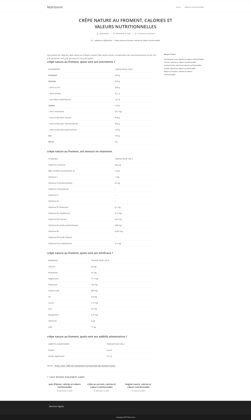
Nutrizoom (55, 7)
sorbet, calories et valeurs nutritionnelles (179, 68)
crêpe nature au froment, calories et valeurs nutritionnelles (137, 40)
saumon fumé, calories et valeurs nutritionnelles (182, 65)
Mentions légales (56, 406)
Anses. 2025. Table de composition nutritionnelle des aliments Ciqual (85, 365)
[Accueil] (92, 40)
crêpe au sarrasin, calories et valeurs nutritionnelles (101, 385)
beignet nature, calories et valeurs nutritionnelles (138, 385)
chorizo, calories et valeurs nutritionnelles (180, 62)
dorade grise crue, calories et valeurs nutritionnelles (184, 59)
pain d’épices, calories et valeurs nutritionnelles (65, 385)
